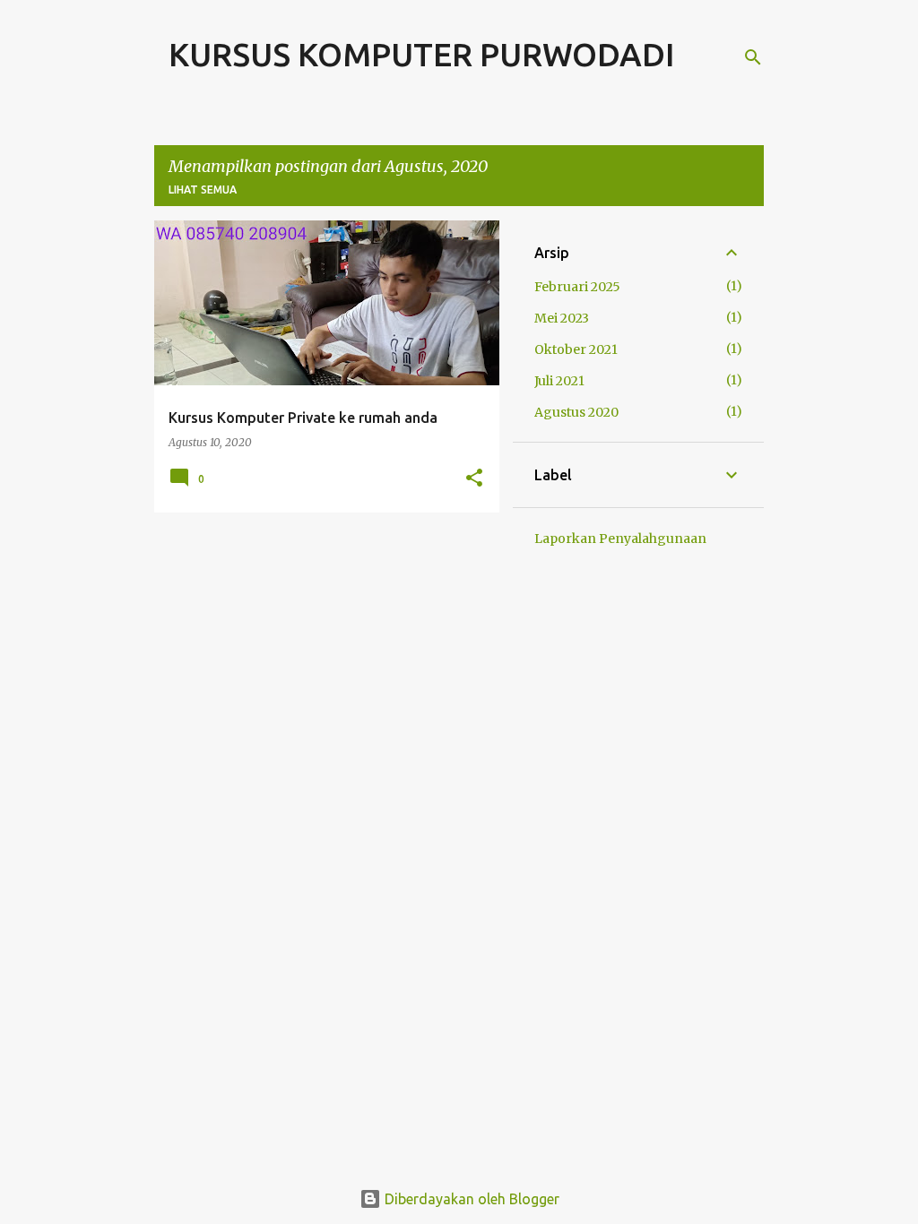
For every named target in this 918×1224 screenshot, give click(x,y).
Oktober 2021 (576, 349)
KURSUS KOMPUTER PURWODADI (421, 54)
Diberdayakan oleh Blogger (470, 1199)
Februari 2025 (577, 287)
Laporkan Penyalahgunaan (620, 538)
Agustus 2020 (576, 412)
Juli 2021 (559, 381)
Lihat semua (203, 189)
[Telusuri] (753, 57)
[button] (474, 479)
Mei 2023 (561, 318)
